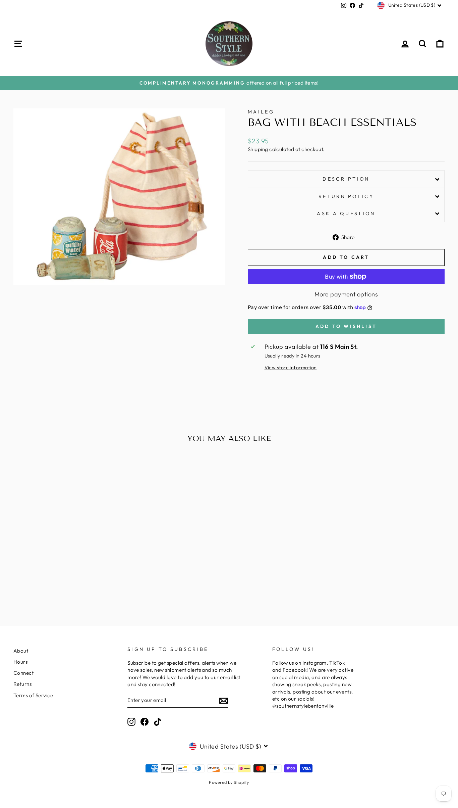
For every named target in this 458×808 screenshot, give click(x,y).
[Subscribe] (223, 700)
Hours (20, 662)
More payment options (346, 294)
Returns (22, 684)
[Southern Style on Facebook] (144, 722)
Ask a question (346, 213)
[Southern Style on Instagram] (131, 722)
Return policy (346, 196)
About (20, 651)
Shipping (258, 149)
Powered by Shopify (229, 782)
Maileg (261, 112)
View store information (291, 368)
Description (346, 179)
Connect (23, 673)
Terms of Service (33, 695)
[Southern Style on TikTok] (158, 722)
